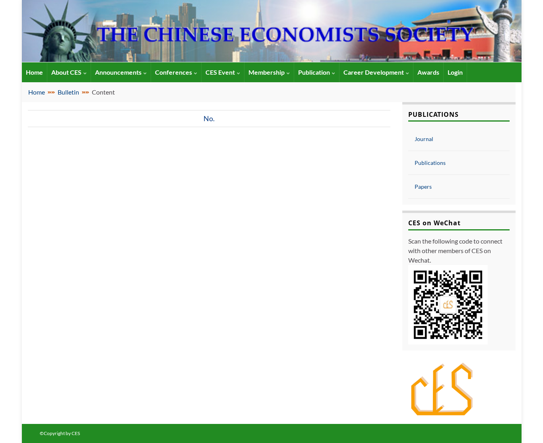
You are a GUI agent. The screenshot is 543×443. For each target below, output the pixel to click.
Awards (428, 72)
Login (455, 72)
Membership (266, 72)
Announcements (118, 72)
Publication (314, 72)
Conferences (173, 72)
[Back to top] (525, 425)
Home (36, 92)
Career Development (373, 72)
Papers (423, 186)
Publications (430, 162)
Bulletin (68, 92)
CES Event (220, 72)
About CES (66, 72)
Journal (424, 138)
